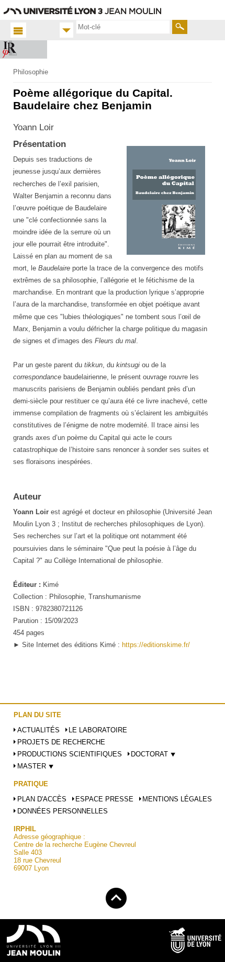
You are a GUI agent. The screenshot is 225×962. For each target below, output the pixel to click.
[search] (123, 26)
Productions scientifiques (69, 754)
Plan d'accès (41, 799)
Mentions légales (177, 799)
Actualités (38, 730)
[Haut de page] (116, 896)
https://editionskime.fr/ (156, 645)
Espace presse (104, 799)
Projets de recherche (61, 742)
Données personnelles (62, 811)
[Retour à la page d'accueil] (23, 49)
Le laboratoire (98, 730)
